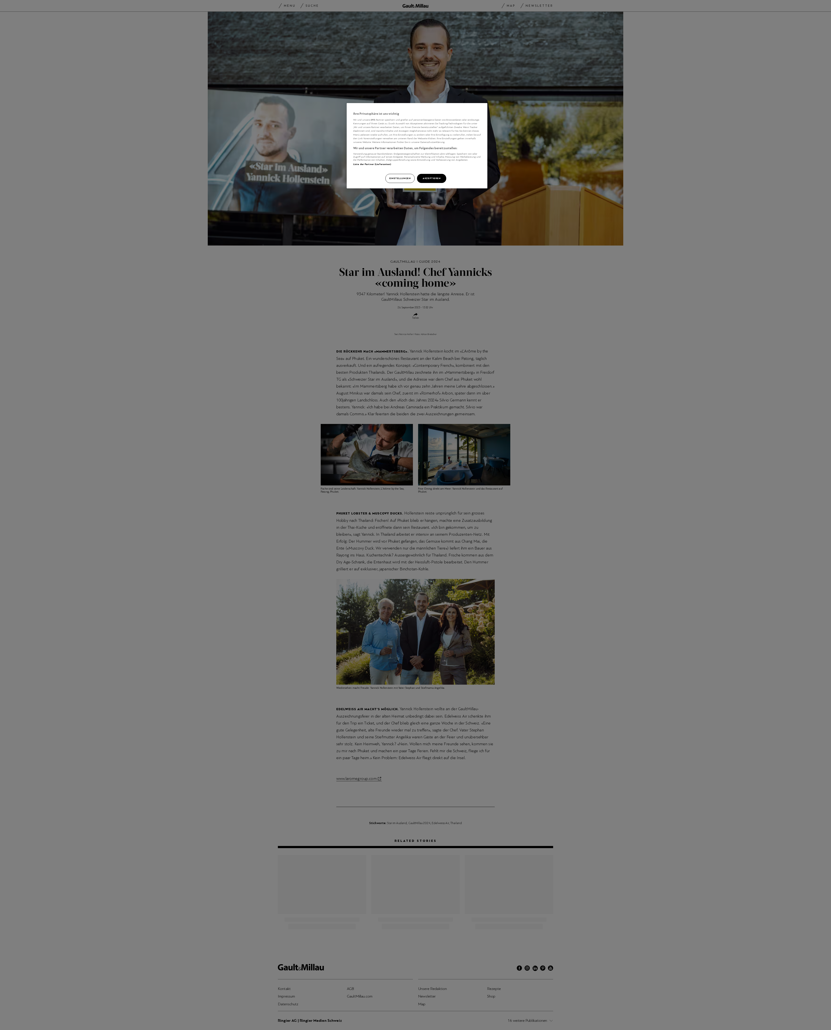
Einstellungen (400, 178)
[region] (417, 145)
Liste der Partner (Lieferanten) (372, 164)
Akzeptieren (431, 178)
